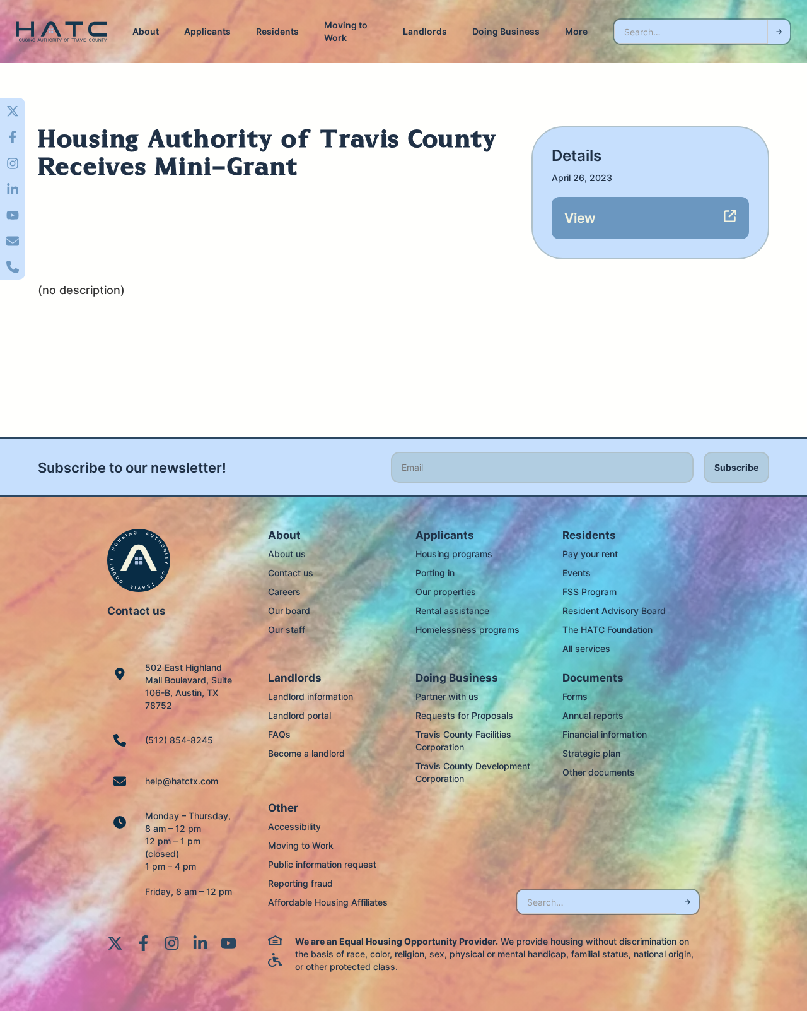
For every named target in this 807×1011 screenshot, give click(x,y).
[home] (61, 31)
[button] (145, 31)
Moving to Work (346, 31)
